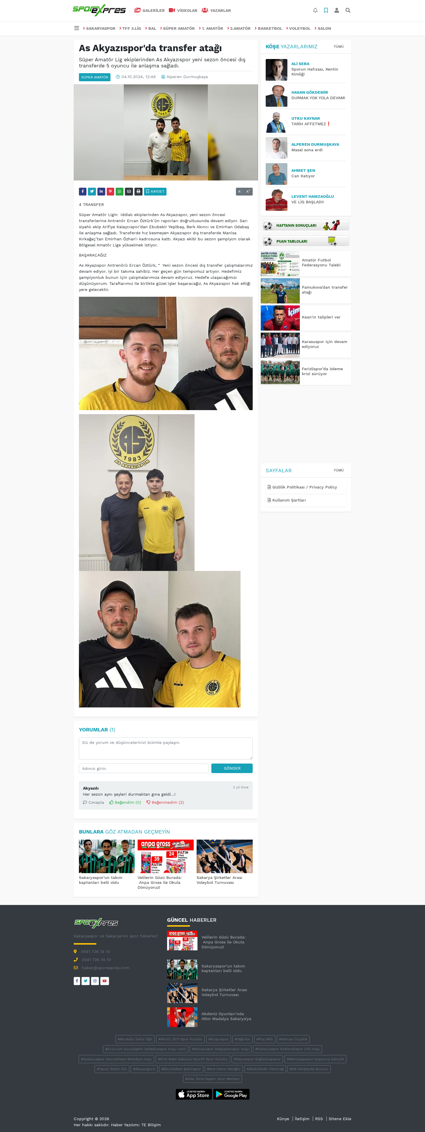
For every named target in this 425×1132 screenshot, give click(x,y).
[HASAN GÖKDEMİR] (278, 96)
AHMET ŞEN (303, 170)
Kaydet (157, 191)
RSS (319, 1118)
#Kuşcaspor (218, 1039)
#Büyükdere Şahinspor (181, 1069)
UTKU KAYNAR (305, 118)
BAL (152, 28)
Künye (283, 1118)
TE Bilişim (151, 1124)
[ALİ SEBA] (278, 70)
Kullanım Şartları (288, 500)
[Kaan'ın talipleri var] (280, 318)
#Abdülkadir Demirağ (265, 1069)
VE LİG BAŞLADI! (307, 202)
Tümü (339, 47)
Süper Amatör (179, 28)
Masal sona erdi (307, 150)
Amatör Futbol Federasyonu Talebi (321, 262)
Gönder (232, 768)
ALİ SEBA (300, 63)
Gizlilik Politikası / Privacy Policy (304, 487)
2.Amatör (240, 28)
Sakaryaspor (100, 28)
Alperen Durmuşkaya (187, 77)
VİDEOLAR (186, 10)
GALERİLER (153, 10)
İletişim (302, 1118)
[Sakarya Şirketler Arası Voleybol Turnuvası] (225, 857)
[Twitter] (86, 981)
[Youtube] (104, 981)
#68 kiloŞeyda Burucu (309, 1069)
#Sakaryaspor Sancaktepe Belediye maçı (116, 1059)
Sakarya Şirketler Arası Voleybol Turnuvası (219, 880)
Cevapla (95, 802)
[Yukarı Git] (409, 1117)
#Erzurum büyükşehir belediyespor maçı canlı (145, 1049)
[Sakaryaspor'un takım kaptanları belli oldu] (107, 857)
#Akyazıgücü (144, 1069)
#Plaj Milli (264, 1039)
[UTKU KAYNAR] (278, 122)
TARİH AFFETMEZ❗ (311, 123)
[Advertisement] (306, 425)
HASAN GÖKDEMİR (309, 92)
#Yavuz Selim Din (112, 1069)
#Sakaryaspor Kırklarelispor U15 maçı (287, 1049)
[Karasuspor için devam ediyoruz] (280, 345)
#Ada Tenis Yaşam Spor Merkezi (212, 1079)
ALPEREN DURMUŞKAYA (315, 144)
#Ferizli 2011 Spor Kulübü (180, 1039)
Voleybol (300, 28)
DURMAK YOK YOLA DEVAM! (318, 97)
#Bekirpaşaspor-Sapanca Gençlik (315, 1059)
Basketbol (270, 28)
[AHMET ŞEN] (278, 174)
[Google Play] (231, 1094)
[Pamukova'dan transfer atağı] (280, 290)
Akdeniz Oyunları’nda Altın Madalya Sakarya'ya (226, 1016)
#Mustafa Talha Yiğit (135, 1039)
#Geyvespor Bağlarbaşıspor (257, 1059)
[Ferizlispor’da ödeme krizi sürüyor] (280, 372)
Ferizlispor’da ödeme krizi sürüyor (322, 371)
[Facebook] (77, 981)
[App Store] (194, 1094)
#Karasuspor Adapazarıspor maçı (220, 1049)
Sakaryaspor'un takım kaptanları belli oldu (100, 880)
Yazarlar (220, 10)
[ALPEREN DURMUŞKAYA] (278, 148)
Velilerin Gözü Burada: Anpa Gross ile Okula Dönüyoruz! (160, 882)
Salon (324, 28)
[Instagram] (95, 981)
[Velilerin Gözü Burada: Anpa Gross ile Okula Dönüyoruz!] (166, 857)
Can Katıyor (303, 176)
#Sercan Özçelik (293, 1039)
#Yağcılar (242, 1039)
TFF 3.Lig (131, 28)
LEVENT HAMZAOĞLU (312, 196)
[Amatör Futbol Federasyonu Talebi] (280, 263)
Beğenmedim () (167, 802)
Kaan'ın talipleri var (321, 317)
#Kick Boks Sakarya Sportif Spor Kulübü (193, 1059)
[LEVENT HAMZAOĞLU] (278, 200)
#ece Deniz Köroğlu (224, 1069)
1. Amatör (212, 28)
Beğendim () (127, 802)
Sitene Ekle (340, 1118)
